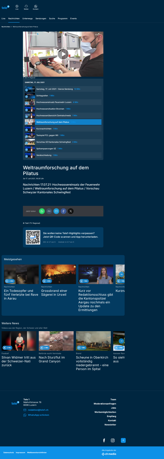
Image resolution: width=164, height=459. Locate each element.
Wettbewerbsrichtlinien (37, 452)
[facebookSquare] (104, 440)
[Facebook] (63, 211)
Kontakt (112, 420)
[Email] (56, 211)
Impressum (20, 452)
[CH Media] (109, 453)
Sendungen (41, 18)
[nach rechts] (121, 274)
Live (3, 18)
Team (113, 399)
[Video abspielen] (63, 54)
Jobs (113, 408)
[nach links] (4, 274)
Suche (52, 18)
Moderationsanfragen (105, 403)
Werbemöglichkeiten (105, 412)
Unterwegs (27, 18)
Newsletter (110, 424)
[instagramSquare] (112, 440)
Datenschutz (8, 452)
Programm (62, 18)
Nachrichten (14, 18)
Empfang (111, 416)
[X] (71, 211)
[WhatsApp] (42, 211)
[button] (49, 211)
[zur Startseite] (5, 7)
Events (73, 18)
